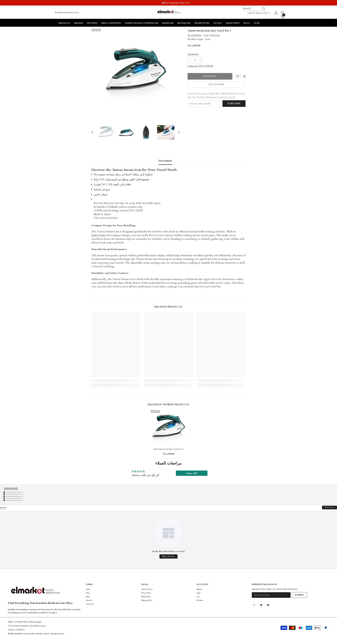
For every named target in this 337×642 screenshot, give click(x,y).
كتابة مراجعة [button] (191, 473)
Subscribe (234, 103)
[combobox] (251, 8)
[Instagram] (261, 605)
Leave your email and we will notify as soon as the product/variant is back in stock (216, 95)
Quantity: (193, 54)
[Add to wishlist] (237, 76)
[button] (259, 13)
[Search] (264, 8)
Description (165, 160)
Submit (299, 595)
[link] (115, 380)
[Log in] (276, 12)
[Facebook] (254, 605)
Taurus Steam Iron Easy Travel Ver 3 (168, 449)
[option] (168, 3)
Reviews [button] (3, 507)
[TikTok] (268, 605)
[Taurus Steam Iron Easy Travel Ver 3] (168, 428)
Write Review (329, 507)
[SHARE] (243, 76)
